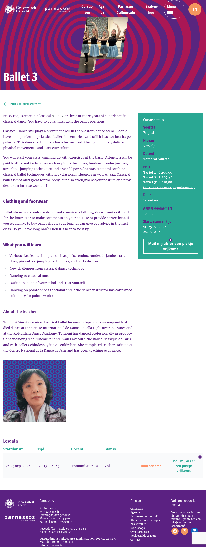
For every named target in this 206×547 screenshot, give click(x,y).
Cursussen (87, 9)
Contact (135, 539)
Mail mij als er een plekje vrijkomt (170, 245)
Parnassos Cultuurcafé (126, 9)
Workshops (137, 528)
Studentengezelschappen (146, 520)
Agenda (102, 9)
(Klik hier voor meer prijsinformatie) (169, 187)
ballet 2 (58, 116)
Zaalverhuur (152, 9)
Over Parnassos (139, 531)
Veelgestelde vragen (143, 535)
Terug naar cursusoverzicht (25, 104)
